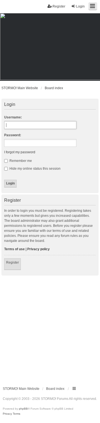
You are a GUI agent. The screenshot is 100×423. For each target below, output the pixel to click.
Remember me (20, 161)
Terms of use (14, 249)
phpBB (23, 408)
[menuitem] (7, 413)
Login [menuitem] (80, 6)
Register (12, 262)
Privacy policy (38, 249)
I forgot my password (19, 152)
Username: (13, 117)
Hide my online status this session (35, 169)
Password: (12, 135)
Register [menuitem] (58, 6)
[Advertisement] (50, 328)
